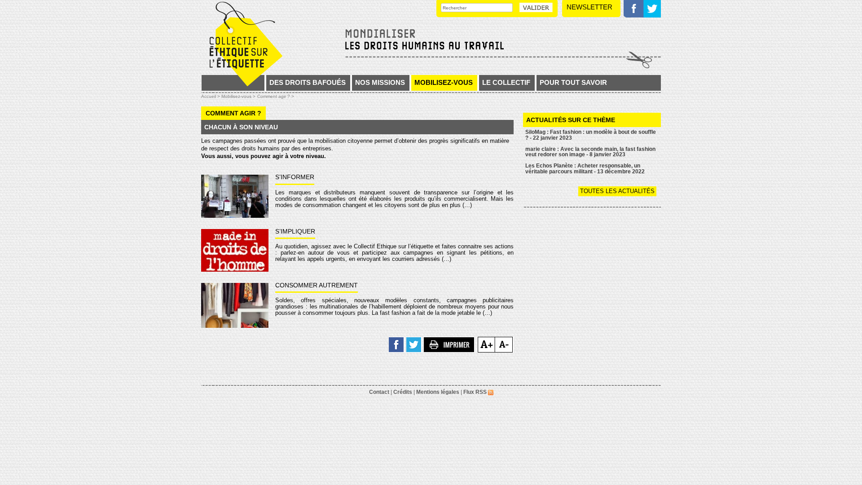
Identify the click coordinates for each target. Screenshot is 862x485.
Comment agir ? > (275, 96)
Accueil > (211, 96)
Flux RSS (475, 392)
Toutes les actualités (617, 191)
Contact (379, 392)
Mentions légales (437, 392)
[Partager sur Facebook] (397, 344)
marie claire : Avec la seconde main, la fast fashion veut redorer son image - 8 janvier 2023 (590, 152)
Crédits (402, 392)
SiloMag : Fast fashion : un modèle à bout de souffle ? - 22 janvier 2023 (590, 135)
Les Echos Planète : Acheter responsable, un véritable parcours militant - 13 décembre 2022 (585, 168)
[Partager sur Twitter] (414, 344)
